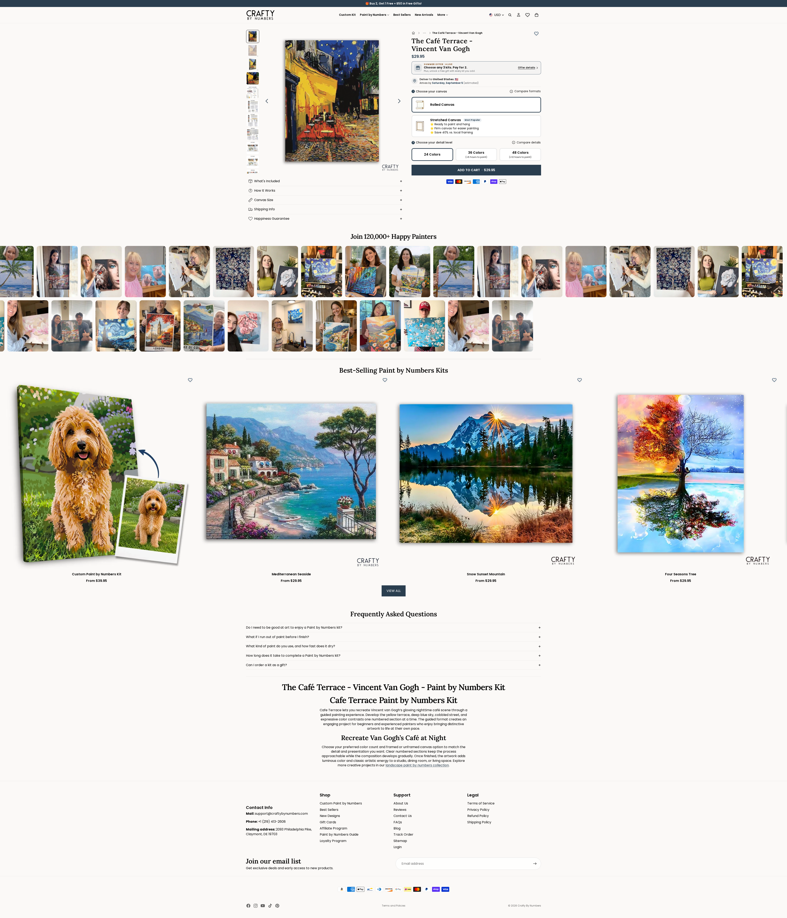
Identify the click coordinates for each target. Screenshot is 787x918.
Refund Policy (478, 815)
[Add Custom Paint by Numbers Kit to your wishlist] (190, 379)
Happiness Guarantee (271, 218)
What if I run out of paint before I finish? (277, 637)
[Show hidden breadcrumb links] (424, 33)
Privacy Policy (478, 809)
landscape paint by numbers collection (417, 765)
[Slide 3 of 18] (253, 64)
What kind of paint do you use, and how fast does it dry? (290, 646)
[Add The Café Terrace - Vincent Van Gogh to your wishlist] (536, 33)
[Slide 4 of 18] (253, 78)
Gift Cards (328, 822)
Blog (397, 828)
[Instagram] (255, 905)
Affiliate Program (333, 828)
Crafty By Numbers (529, 905)
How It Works (264, 190)
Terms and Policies (393, 905)
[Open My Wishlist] (527, 14)
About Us (401, 803)
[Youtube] (262, 905)
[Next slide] (400, 101)
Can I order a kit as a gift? (266, 665)
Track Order (403, 834)
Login (398, 847)
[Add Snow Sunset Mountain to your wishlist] (579, 379)
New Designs (330, 815)
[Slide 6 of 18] (253, 106)
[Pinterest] (277, 905)
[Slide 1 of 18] (253, 36)
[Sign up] (535, 863)
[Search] (509, 14)
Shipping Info (264, 209)
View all (394, 590)
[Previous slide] (265, 101)
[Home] (413, 33)
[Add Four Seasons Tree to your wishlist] (774, 379)
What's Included (267, 181)
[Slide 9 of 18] (253, 148)
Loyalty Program (333, 840)
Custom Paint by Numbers (341, 803)
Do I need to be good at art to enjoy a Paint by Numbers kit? (294, 627)
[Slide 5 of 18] (253, 92)
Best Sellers (329, 809)
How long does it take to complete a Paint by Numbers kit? (293, 655)
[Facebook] (248, 905)
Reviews (400, 809)
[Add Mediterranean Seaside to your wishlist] (384, 379)
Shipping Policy (479, 822)
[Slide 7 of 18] (253, 120)
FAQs (398, 822)
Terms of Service (481, 803)
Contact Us (403, 815)
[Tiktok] (270, 905)
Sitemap (400, 840)
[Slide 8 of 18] (253, 134)
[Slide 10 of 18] (253, 162)
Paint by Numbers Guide (339, 834)
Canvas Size (263, 200)
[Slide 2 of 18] (253, 50)
